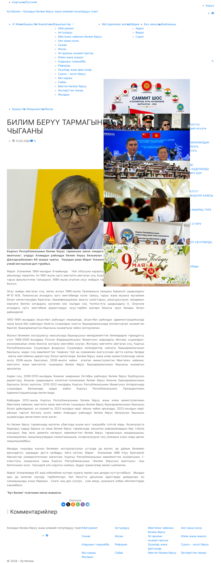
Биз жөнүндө (153, 24)
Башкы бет (30, 24)
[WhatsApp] (78, 504)
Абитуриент (66, 28)
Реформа (64, 65)
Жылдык (64, 94)
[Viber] (83, 504)
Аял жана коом (68, 40)
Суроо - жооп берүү (72, 74)
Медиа (135, 24)
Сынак (62, 45)
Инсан (62, 49)
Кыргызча (19, 2)
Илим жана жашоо (71, 57)
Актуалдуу (65, 32)
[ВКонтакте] (63, 504)
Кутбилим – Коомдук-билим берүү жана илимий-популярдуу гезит (52, 11)
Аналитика (45, 24)
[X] (68, 504)
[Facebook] (212, 13)
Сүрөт (140, 36)
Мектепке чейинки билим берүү (80, 36)
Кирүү (210, 5)
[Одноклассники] (73, 504)
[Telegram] (87, 504)
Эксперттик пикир (70, 90)
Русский (31, 2)
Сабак (62, 82)
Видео (140, 32)
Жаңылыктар (62, 24)
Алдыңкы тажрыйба (71, 61)
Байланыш (169, 24)
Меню (19, 24)
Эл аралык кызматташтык (76, 53)
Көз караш (65, 78)
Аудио (140, 28)
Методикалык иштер (116, 24)
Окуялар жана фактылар (75, 69)
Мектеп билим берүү (72, 86)
